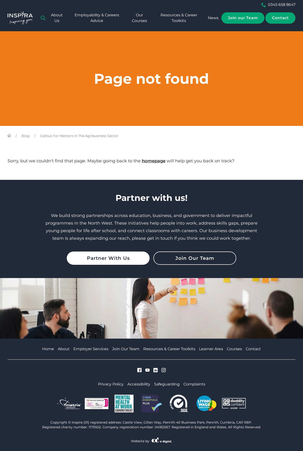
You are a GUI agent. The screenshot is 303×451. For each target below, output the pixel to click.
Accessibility (138, 384)
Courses (234, 349)
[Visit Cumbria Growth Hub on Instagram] (163, 370)
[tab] (43, 18)
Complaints (194, 384)
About (64, 349)
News (213, 18)
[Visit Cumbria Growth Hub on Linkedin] (155, 370)
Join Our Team (194, 258)
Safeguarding (167, 384)
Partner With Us (108, 258)
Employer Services (90, 349)
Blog (26, 136)
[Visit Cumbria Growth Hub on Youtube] (147, 370)
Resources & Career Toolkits (178, 18)
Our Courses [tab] (139, 18)
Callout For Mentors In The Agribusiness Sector (79, 136)
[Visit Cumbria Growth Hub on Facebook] (139, 370)
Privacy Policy (111, 384)
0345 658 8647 (281, 4)
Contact (280, 18)
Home (48, 349)
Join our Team (243, 18)
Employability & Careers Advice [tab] (97, 18)
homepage (153, 161)
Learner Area (211, 349)
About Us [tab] (57, 18)
